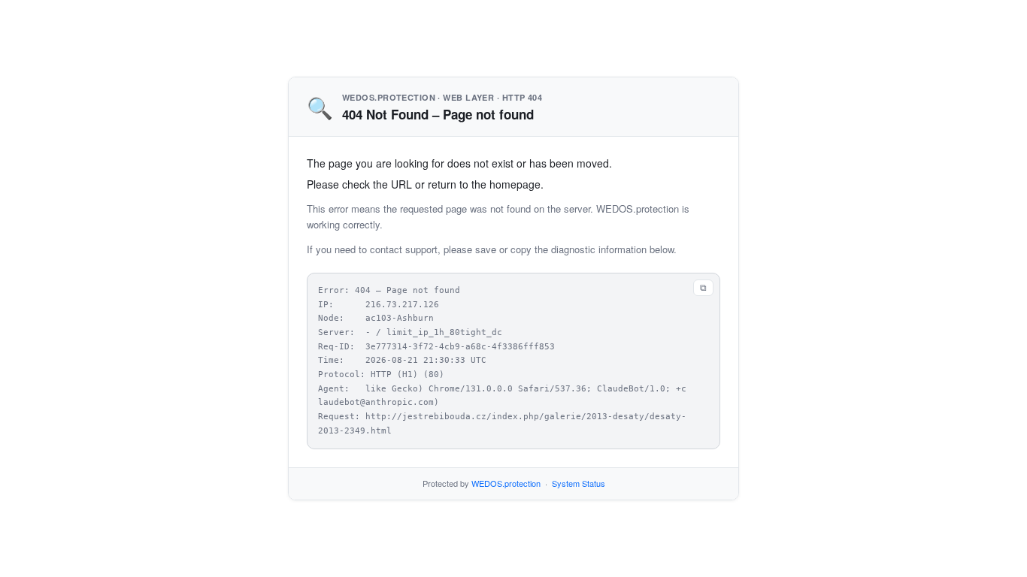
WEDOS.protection (506, 483)
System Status (578, 483)
